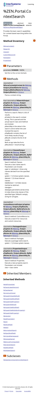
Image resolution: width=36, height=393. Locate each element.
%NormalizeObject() (10, 330)
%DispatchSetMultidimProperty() (14, 310)
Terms (11, 391)
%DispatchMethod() (9, 304)
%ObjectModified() (9, 333)
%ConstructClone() (9, 293)
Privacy (6, 391)
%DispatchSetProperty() (11, 313)
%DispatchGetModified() (11, 299)
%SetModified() (8, 348)
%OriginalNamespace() (11, 336)
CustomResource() (9, 55)
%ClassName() (8, 290)
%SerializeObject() (9, 345)
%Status (21, 92)
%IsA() (5, 322)
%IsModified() (8, 325)
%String (28, 85)
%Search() (6, 49)
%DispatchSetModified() (11, 307)
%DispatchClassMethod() (11, 296)
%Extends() (7, 316)
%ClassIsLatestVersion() (11, 287)
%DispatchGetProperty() (11, 302)
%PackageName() (9, 339)
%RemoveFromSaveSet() (11, 342)
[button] (4, 65)
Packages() (6, 58)
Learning (31, 4)
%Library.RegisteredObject (13, 27)
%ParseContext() (8, 46)
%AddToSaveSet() (9, 284)
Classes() (6, 52)
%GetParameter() (9, 319)
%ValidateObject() (9, 350)
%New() (5, 327)
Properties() (7, 60)
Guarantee (19, 391)
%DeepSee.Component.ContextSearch (15, 360)
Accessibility (27, 391)
